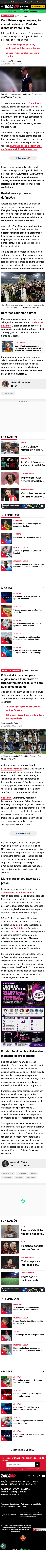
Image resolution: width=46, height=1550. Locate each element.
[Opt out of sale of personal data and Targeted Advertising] (3, 1546)
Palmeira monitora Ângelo (20, 2)
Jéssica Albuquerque (12, 61)
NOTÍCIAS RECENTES (24, 8)
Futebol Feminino (31, 671)
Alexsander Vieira (11, 723)
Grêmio (33, 1173)
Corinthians (22, 16)
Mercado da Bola (28, 1455)
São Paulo (6, 797)
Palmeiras (7, 1177)
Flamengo (22, 1173)
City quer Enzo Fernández (17, 1499)
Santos (19, 1177)
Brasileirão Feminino (11, 768)
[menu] (2, 6)
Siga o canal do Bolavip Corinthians (21, 11)
